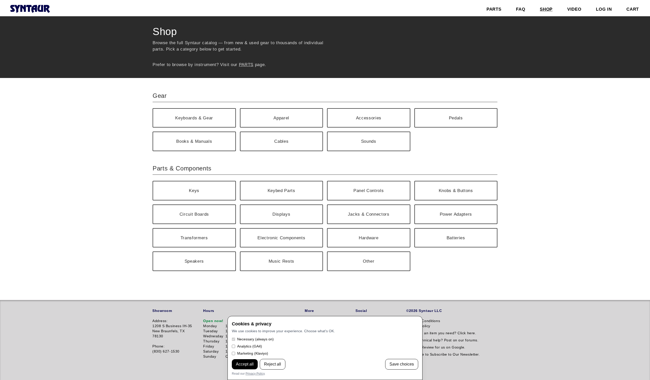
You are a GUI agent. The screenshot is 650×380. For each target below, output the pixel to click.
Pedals (456, 118)
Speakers (194, 261)
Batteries (456, 237)
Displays (281, 214)
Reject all (272, 364)
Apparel (281, 118)
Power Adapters (456, 214)
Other (368, 261)
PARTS (246, 64)
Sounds (368, 141)
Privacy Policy (255, 373)
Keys (194, 190)
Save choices (401, 364)
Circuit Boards (194, 214)
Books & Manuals (194, 141)
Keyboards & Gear (194, 118)
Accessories (368, 118)
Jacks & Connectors (368, 214)
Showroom (162, 311)
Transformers (194, 237)
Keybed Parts (281, 190)
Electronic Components (281, 237)
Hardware (368, 237)
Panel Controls (368, 190)
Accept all (245, 364)
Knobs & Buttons (456, 190)
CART (632, 9)
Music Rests (281, 261)
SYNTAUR (30, 9)
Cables (281, 141)
